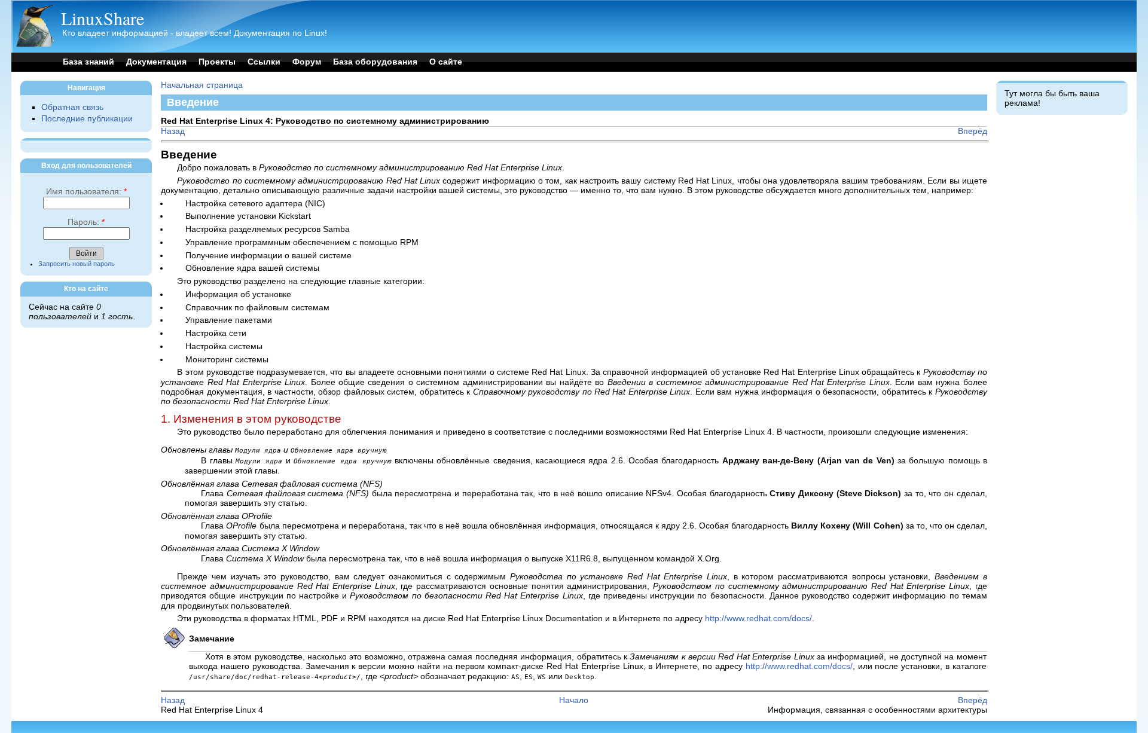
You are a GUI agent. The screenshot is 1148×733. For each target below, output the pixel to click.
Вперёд (972, 131)
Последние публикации (87, 118)
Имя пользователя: (86, 191)
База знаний (88, 61)
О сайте (445, 61)
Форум (306, 61)
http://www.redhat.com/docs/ (758, 618)
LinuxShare (102, 18)
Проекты (217, 61)
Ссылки (264, 61)
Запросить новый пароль (76, 263)
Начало (573, 700)
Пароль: (86, 222)
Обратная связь (72, 107)
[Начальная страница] (34, 43)
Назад (173, 131)
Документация (156, 61)
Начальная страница (202, 85)
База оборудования (375, 61)
